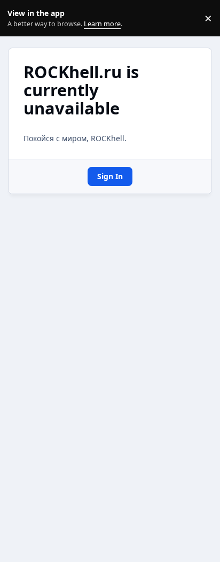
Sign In (110, 176)
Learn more (20, 18)
